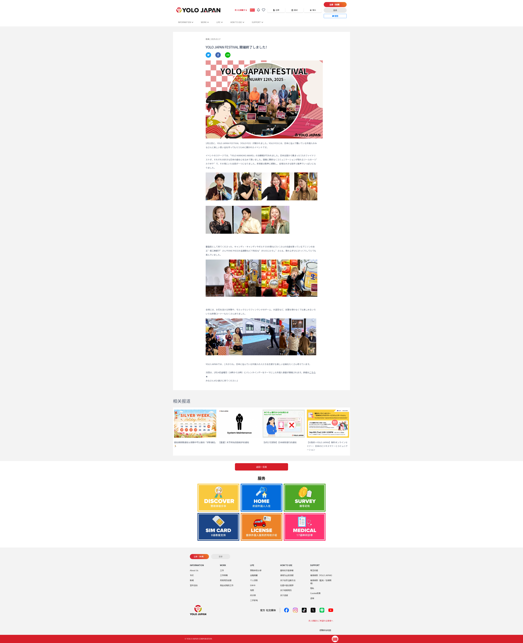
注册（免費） (335, 4)
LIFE (218, 22)
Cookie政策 (315, 593)
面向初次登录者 (287, 570)
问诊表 (253, 595)
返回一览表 (261, 466)
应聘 (277, 10)
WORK (203, 22)
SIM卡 (253, 585)
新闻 (192, 580)
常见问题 (314, 570)
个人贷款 (254, 580)
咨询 (312, 598)
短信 (336, 16)
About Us (194, 570)
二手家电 (254, 600)
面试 (296, 10)
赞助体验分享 (256, 570)
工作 (222, 570)
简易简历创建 (225, 580)
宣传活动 (193, 585)
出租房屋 (254, 575)
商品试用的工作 (226, 585)
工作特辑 (224, 575)
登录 (335, 10)
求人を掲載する (241, 10)
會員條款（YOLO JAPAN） (321, 575)
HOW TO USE (236, 22)
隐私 (312, 588)
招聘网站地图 (325, 630)
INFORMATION (184, 22)
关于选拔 (284, 595)
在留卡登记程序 (287, 585)
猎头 (314, 10)
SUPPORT (256, 22)
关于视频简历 (286, 590)
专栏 (192, 575)
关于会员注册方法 (287, 580)
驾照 (252, 590)
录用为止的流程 (287, 575)
